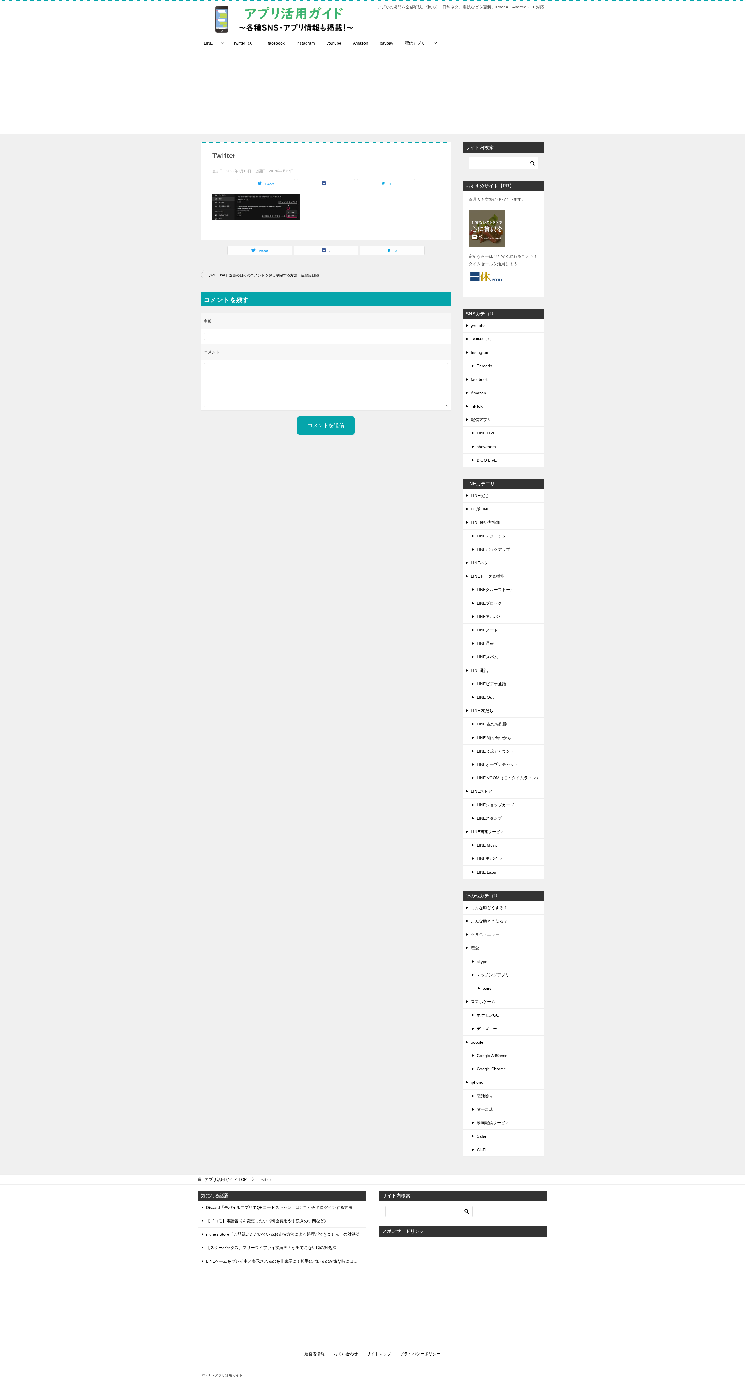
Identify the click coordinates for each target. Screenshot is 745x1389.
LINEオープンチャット (497, 764)
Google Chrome (491, 1069)
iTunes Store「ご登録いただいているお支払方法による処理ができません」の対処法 (283, 1234)
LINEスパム (487, 656)
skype (482, 961)
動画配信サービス (493, 1122)
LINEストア (481, 791)
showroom (486, 446)
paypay (386, 43)
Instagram (305, 43)
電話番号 (485, 1096)
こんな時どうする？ (489, 907)
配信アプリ (415, 43)
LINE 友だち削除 (492, 724)
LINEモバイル (489, 858)
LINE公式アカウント (495, 751)
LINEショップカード (495, 805)
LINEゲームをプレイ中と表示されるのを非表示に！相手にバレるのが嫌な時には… (282, 1261)
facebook (276, 43)
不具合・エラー (485, 934)
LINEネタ (479, 562)
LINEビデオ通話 (491, 684)
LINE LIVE (486, 433)
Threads (484, 365)
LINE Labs (486, 872)
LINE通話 (479, 670)
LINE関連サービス (487, 831)
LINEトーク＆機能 (487, 576)
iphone (477, 1082)
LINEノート (487, 630)
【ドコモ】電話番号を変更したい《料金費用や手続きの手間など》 (267, 1220)
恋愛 (475, 947)
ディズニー (487, 1028)
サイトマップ (379, 1353)
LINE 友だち (482, 710)
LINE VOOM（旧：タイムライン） (508, 778)
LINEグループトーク (495, 589)
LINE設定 (479, 495)
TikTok (477, 406)
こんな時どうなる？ (489, 921)
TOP (226, 1179)
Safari (482, 1136)
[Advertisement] (372, 93)
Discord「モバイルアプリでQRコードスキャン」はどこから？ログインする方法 (279, 1207)
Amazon (360, 43)
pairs (487, 988)
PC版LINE (480, 509)
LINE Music (487, 845)
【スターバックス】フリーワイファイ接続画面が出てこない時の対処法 (271, 1247)
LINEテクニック (491, 536)
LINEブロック (489, 603)
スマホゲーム (483, 1001)
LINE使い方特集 (485, 522)
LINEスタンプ (489, 818)
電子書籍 (485, 1109)
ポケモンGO (488, 1015)
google (477, 1042)
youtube (334, 43)
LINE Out (485, 697)
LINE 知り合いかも (494, 737)
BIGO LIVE (487, 460)
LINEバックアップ (493, 549)
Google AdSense (492, 1055)
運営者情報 (314, 1353)
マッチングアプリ (493, 975)
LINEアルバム (489, 616)
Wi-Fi (481, 1149)
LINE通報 (485, 643)
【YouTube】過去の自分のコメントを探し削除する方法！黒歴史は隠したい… (266, 275)
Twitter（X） (244, 43)
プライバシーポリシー (420, 1353)
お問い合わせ (346, 1353)
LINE (208, 43)
